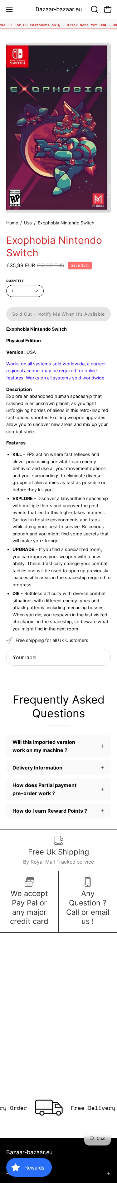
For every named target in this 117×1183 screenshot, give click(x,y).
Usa (28, 222)
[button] (94, 9)
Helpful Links (21, 1173)
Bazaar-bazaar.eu (59, 9)
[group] (58, 25)
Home (12, 222)
